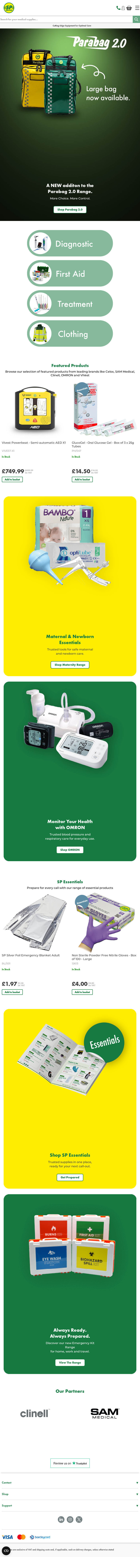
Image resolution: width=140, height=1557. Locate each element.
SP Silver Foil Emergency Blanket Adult (31, 955)
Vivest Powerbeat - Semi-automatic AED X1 (34, 442)
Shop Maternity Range (70, 665)
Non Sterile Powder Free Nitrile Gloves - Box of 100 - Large (104, 957)
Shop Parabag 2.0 (70, 209)
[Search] (136, 19)
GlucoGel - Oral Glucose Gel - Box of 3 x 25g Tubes (103, 444)
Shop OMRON (70, 850)
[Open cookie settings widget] (6, 1550)
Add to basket (12, 479)
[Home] (137, 8)
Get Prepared (70, 1177)
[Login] (123, 7)
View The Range (70, 1362)
